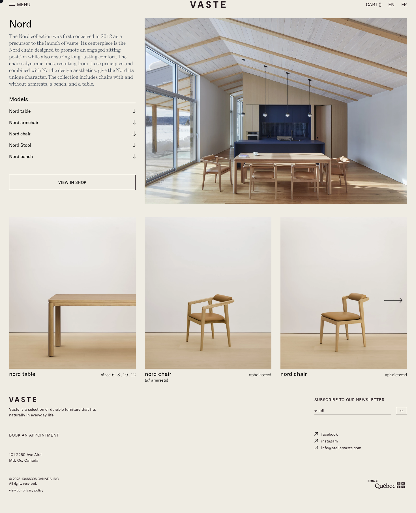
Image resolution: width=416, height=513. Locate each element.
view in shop (72, 182)
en (391, 4)
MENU (24, 4)
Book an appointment (34, 435)
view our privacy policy (26, 490)
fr (404, 4)
